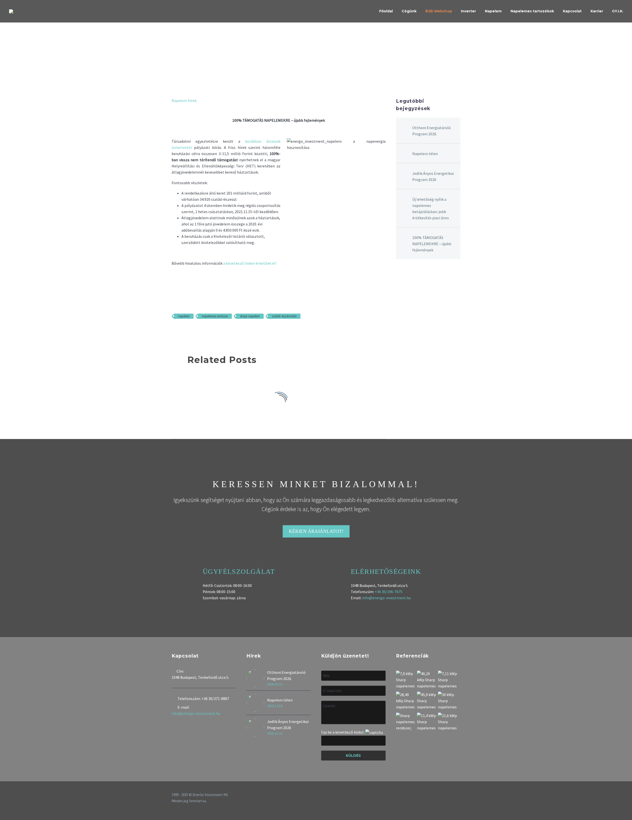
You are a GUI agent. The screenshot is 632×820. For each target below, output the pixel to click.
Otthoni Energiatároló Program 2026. (431, 130)
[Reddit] (211, 331)
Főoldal (386, 11)
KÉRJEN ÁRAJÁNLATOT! (316, 531)
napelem (184, 316)
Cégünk (409, 11)
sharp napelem (250, 316)
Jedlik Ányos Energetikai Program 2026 (433, 176)
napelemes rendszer (215, 316)
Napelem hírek (184, 100)
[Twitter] (182, 331)
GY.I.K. (617, 11)
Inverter (468, 11)
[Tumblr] (196, 331)
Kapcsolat (572, 11)
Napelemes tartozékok (532, 11)
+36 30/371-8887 (215, 698)
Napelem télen (425, 153)
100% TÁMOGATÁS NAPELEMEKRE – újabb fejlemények (431, 243)
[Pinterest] (189, 331)
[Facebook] (175, 331)
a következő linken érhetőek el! (249, 263)
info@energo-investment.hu (386, 597)
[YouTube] (459, 795)
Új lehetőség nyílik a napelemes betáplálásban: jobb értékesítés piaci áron (430, 208)
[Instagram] (452, 795)
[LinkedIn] (203, 331)
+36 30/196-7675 (388, 591)
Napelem (493, 11)
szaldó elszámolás (284, 316)
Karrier (597, 11)
